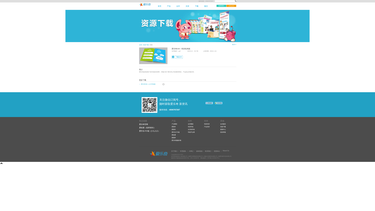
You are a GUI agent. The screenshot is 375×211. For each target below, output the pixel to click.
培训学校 (190, 126)
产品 (169, 6)
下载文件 (179, 57)
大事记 (191, 151)
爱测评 (174, 137)
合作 (178, 6)
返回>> (234, 44)
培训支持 (207, 124)
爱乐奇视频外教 (176, 140)
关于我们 (174, 151)
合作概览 (190, 124)
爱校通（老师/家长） (147, 128)
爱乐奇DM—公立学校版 (148, 84)
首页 (159, 6)
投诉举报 (223, 132)
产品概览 (174, 124)
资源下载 (146, 45)
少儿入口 (231, 6)
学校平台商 (191, 132)
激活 (206, 6)
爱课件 (174, 129)
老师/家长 (221, 6)
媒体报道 (199, 151)
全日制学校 (191, 129)
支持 (187, 6)
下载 (196, 6)
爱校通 (174, 135)
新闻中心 (223, 129)
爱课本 (174, 126)
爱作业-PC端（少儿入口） (149, 131)
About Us (226, 151)
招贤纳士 (217, 151)
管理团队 (183, 151)
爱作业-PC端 (175, 132)
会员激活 (223, 124)
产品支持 (207, 126)
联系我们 (208, 151)
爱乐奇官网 (143, 124)
